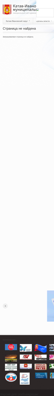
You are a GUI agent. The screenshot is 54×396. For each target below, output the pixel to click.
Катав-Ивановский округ (17, 21)
